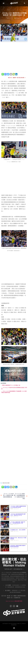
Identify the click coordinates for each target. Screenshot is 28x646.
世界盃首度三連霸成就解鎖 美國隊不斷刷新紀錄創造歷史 (18, 546)
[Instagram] (14, 606)
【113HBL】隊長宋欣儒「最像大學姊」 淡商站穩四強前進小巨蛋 (17, 522)
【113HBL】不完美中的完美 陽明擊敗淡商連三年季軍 (14, 388)
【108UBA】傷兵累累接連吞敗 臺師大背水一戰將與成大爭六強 (17, 514)
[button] (3, 3)
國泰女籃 (4, 483)
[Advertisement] (14, 57)
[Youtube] (17, 606)
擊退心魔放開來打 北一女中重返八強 (11, 385)
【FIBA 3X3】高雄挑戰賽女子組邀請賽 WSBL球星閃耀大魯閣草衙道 (14, 392)
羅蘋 (8, 483)
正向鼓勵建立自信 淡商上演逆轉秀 (17, 529)
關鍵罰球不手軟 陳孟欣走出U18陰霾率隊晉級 (18, 538)
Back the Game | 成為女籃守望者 (14, 601)
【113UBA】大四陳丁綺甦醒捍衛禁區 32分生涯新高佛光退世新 (18, 507)
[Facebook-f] (11, 606)
